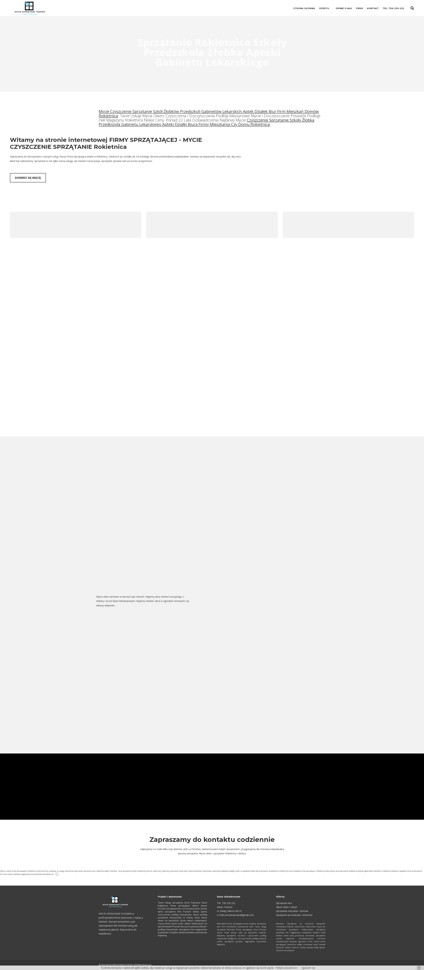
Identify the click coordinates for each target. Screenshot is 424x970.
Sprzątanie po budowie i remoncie (294, 915)
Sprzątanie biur (284, 903)
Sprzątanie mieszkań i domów (292, 911)
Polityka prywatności (286, 967)
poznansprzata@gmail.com (239, 915)
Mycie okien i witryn (286, 907)
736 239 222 (228, 903)
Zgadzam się (308, 967)
